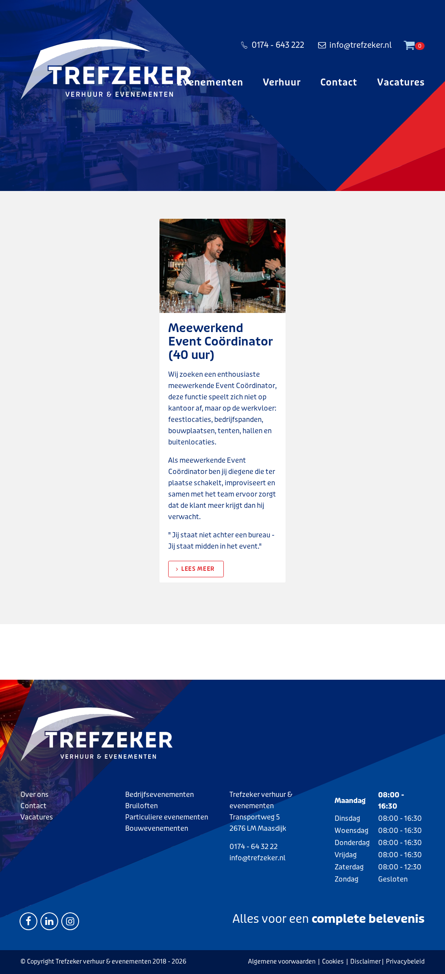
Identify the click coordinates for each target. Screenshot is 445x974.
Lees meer (198, 569)
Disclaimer (365, 962)
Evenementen (210, 82)
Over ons (34, 794)
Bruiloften (141, 805)
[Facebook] (28, 920)
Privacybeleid (405, 962)
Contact (338, 82)
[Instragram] (70, 920)
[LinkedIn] (49, 920)
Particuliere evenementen (166, 817)
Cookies (333, 962)
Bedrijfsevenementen (159, 794)
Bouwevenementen (156, 828)
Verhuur (282, 82)
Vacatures (401, 82)
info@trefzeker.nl (360, 45)
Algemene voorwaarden (281, 962)
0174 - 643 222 (278, 45)
